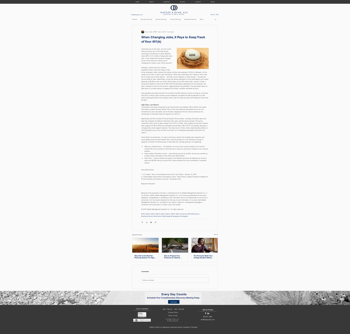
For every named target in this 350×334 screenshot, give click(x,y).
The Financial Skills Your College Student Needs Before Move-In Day (203, 257)
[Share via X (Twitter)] (146, 222)
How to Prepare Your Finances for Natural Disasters (172, 257)
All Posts (134, 19)
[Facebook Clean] (205, 313)
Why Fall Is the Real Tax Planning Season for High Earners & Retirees (144, 257)
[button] (215, 19)
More (201, 19)
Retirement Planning (190, 19)
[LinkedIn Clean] (208, 313)
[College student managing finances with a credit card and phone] (204, 245)
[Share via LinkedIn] (151, 222)
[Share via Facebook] (142, 222)
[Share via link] (155, 222)
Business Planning (161, 19)
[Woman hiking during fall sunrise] (145, 245)
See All (216, 234)
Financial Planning (175, 19)
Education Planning (146, 19)
